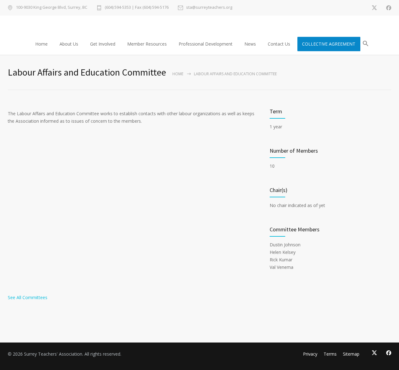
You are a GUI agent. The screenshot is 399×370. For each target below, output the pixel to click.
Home (41, 44)
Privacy (310, 354)
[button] (365, 44)
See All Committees (27, 297)
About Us (69, 44)
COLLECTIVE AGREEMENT (328, 44)
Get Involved (102, 44)
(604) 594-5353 (118, 7)
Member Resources (147, 44)
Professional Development (206, 44)
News (250, 44)
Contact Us (279, 44)
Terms (330, 354)
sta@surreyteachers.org (209, 7)
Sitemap (351, 354)
